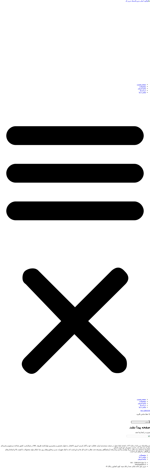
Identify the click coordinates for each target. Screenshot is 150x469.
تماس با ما (142, 92)
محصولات (142, 86)
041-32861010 (145, 410)
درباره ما (143, 90)
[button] (75, 246)
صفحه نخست (141, 84)
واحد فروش (142, 88)
